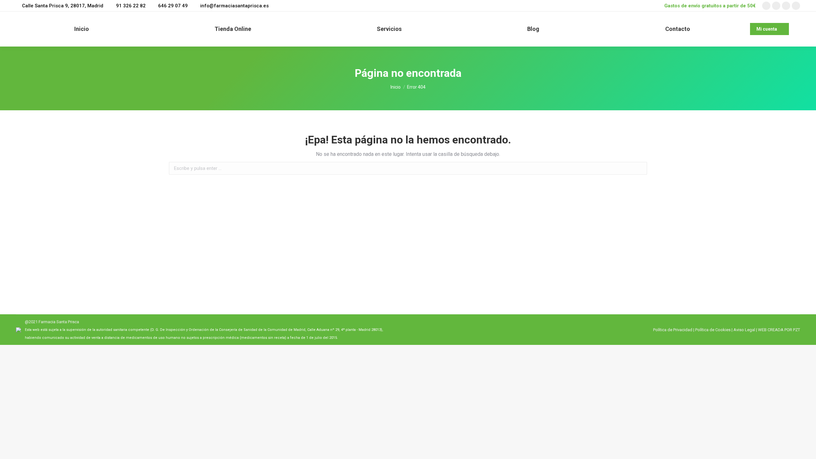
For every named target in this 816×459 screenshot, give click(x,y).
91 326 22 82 (130, 6)
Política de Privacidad (672, 329)
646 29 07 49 (173, 6)
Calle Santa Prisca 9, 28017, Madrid (62, 6)
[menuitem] (81, 29)
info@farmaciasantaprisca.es (234, 6)
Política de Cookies (713, 329)
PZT (796, 329)
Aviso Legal (744, 329)
